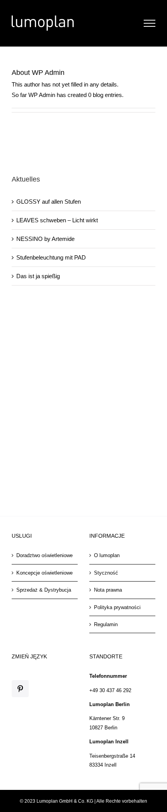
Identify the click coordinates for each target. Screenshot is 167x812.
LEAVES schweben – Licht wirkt (57, 220)
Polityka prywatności (117, 607)
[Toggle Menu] (149, 23)
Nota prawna (108, 590)
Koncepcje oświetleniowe (44, 573)
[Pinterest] (20, 688)
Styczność (106, 573)
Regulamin (106, 624)
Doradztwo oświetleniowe (44, 555)
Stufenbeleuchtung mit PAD (51, 257)
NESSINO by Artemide (45, 238)
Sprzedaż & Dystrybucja (43, 590)
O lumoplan (107, 555)
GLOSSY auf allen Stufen (48, 201)
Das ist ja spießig (38, 276)
